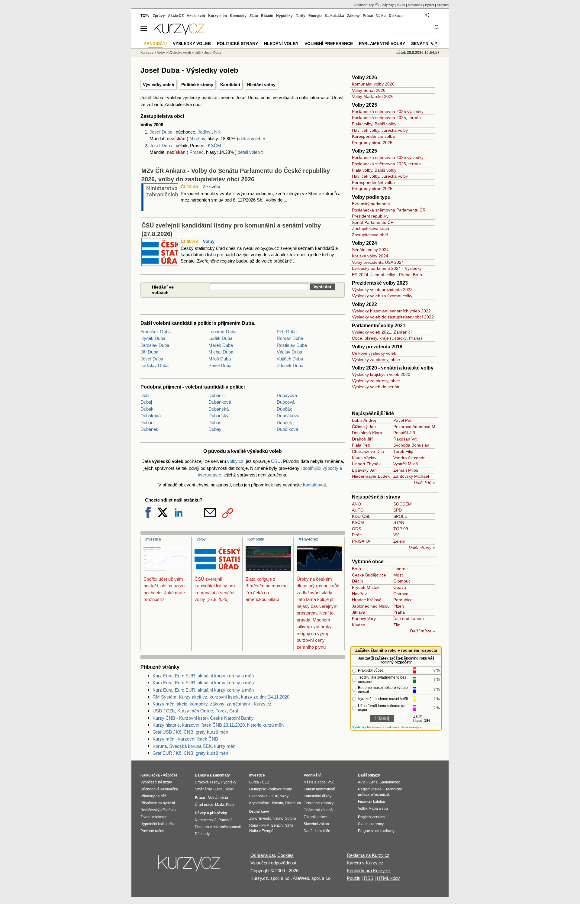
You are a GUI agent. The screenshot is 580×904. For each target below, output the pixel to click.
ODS (356, 528)
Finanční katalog (371, 801)
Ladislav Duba (154, 365)
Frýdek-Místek (365, 587)
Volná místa (218, 798)
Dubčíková (287, 429)
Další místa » (422, 630)
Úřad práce (204, 804)
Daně (308, 831)
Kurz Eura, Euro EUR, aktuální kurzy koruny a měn (203, 675)
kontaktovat (314, 484)
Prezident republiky (370, 216)
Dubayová (287, 395)
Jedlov (204, 131)
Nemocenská (206, 820)
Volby (208, 241)
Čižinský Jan (364, 426)
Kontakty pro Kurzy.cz (369, 870)
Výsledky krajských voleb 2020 (381, 374)
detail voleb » (252, 138)
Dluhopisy (257, 789)
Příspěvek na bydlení (157, 803)
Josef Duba (161, 131)
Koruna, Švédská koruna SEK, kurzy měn (194, 746)
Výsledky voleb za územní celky (382, 295)
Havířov (359, 593)
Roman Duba (290, 338)
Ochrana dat (262, 855)
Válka (381, 16)
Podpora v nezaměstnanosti (218, 827)
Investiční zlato (271, 818)
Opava (399, 587)
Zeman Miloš (405, 470)
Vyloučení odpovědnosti (273, 862)
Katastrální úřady (317, 796)
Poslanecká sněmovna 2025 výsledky (388, 111)
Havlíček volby (365, 130)
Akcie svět (196, 16)
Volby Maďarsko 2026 (373, 96)
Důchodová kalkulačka (159, 789)
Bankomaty (220, 775)
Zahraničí (403, 332)
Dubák (146, 409)
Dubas (214, 422)
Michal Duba (220, 351)
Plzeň (398, 606)
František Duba (155, 331)
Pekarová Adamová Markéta (420, 426)
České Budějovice (369, 575)
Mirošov (197, 138)
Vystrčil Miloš (405, 463)
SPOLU (400, 516)
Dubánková (219, 402)
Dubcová (286, 402)
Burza (254, 782)
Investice (153, 539)
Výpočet (170, 775)
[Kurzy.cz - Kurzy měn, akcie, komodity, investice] (179, 33)
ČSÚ (276, 461)
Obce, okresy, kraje (370, 338)
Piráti (357, 534)
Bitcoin (267, 16)
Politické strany (197, 84)
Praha (405, 274)
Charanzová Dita (368, 451)
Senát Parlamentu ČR (373, 222)
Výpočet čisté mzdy (156, 782)
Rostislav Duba (292, 345)
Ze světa (211, 186)
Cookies (285, 855)
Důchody (202, 834)
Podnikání (312, 775)
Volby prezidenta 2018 (377, 346)
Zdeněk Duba (290, 365)
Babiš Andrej (364, 420)
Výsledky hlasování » (368, 727)
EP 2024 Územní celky (373, 274)
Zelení (399, 541)
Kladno (358, 624)
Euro (219, 789)
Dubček (284, 422)
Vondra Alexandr (409, 457)
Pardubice (403, 599)
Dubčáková (288, 415)
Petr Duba (287, 331)
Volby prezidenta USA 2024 (378, 262)
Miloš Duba (219, 358)
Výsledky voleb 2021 (371, 332)
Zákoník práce (315, 817)
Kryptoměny (259, 803)
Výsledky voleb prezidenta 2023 (382, 289)
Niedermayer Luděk (371, 476)
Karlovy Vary (364, 618)
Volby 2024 (364, 243)
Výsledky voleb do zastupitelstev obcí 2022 (393, 317)
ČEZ (265, 782)
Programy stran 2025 (372, 142)
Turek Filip (403, 451)
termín (414, 117)
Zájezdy (388, 5)
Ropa (253, 825)
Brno (417, 274)
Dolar (229, 789)
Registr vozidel (370, 789)
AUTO (358, 510)
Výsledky (413, 268)
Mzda (219, 804)
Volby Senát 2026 (368, 90)
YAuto (401, 5)
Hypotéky (284, 16)
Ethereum (293, 803)
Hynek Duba (152, 338)
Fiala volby (362, 123)
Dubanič (216, 395)
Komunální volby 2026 (373, 84)
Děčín (357, 581)
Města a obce (315, 782)
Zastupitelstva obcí (370, 234)
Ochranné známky (319, 803)
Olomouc (402, 581)
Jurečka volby (395, 130)
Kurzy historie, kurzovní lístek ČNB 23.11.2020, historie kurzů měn (218, 725)
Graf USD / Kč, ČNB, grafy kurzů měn (190, 731)
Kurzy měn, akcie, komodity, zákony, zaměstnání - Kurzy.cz (212, 703)
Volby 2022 (364, 304)
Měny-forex (308, 539)
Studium (443, 5)
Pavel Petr (403, 420)
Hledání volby (261, 84)
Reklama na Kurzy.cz (368, 855)
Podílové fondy (279, 789)
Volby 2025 (364, 105)
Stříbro (290, 818)
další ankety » (411, 727)
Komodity (255, 539)
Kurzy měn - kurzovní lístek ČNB (185, 738)
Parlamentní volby (382, 43)
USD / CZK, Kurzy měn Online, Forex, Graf (195, 710)
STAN (398, 522)
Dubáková (150, 415)
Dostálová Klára (367, 432)
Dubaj (146, 402)
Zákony (353, 16)
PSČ (331, 782)
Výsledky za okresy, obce (376, 359)
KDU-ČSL (361, 516)
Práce (368, 16)
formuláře (322, 831)
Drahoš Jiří (362, 439)
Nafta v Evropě (261, 831)
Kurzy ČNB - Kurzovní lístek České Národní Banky (203, 718)
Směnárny (203, 789)
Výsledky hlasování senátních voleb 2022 (391, 310)
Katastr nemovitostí (319, 789)
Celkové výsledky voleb (374, 353)
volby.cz (235, 461)
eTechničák (380, 795)
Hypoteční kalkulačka (158, 824)
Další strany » (422, 547)
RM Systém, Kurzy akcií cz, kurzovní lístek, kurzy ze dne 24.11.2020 (221, 696)
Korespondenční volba (373, 136)
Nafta (289, 825)
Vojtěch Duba (290, 358)
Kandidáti (230, 84)
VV (396, 534)
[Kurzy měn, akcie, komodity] (189, 865)
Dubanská (218, 409)
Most (398, 575)
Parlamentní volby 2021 (378, 325)
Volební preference (328, 43)
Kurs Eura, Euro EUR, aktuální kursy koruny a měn (203, 682)
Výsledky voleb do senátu (376, 386)
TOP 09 (400, 528)
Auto (362, 782)
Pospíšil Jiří (404, 432)
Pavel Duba (219, 365)
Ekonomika (258, 796)
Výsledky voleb (158, 84)
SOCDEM (402, 504)
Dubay (214, 429)
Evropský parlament (371, 203)
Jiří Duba (149, 351)
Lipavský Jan (364, 470)
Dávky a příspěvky (211, 813)
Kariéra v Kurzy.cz (365, 862)
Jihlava (358, 612)
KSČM (214, 145)
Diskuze (396, 16)
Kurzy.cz (146, 52)
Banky (200, 775)
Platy (230, 804)
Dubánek (149, 429)
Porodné (225, 820)
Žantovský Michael (411, 476)
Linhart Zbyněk (366, 463)
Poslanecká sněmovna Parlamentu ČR (389, 210)
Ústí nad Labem (408, 618)
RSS (368, 878)
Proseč (196, 152)
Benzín (277, 825)
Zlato (254, 16)
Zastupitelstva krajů (370, 228)
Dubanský (218, 415)
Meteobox (415, 5)
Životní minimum (153, 817)
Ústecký (399, 338)
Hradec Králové (367, 599)
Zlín (397, 624)
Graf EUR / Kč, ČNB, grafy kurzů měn (190, 753)
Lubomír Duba (222, 331)
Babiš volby (385, 123)
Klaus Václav (364, 457)
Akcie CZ (176, 16)
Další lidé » (424, 482)
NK (217, 131)
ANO (356, 504)
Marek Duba (220, 345)
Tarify (300, 16)
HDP (274, 796)
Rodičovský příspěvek (158, 810)
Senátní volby (428, 43)
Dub (144, 395)
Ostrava (400, 593)
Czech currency (371, 824)
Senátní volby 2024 (370, 249)
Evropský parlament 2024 (376, 268)
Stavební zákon (316, 824)
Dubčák (284, 409)
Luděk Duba (220, 338)
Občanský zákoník (319, 810)
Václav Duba (289, 351)
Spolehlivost (389, 782)
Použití (353, 878)
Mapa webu (378, 808)
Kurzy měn (217, 16)
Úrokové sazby (207, 782)
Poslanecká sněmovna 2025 (379, 117)
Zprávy (159, 16)
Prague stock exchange (377, 831)
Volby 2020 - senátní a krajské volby (392, 367)
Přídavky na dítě (153, 796)
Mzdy (284, 796)
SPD (397, 510)
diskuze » (392, 727)
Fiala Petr (361, 445)
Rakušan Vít (405, 439)
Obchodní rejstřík (366, 5)
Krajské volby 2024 (370, 255)
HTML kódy (388, 878)
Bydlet (429, 5)
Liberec (400, 568)
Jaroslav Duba (154, 345)
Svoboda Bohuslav (411, 445)
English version (371, 817)
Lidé (198, 52)
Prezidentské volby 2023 (380, 283)
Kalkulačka (334, 16)
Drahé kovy (259, 811)
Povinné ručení (152, 831)
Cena (373, 782)
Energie (315, 16)
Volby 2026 (364, 77)
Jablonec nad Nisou (371, 606)
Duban (146, 422)
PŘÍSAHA (361, 541)
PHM (265, 825)
